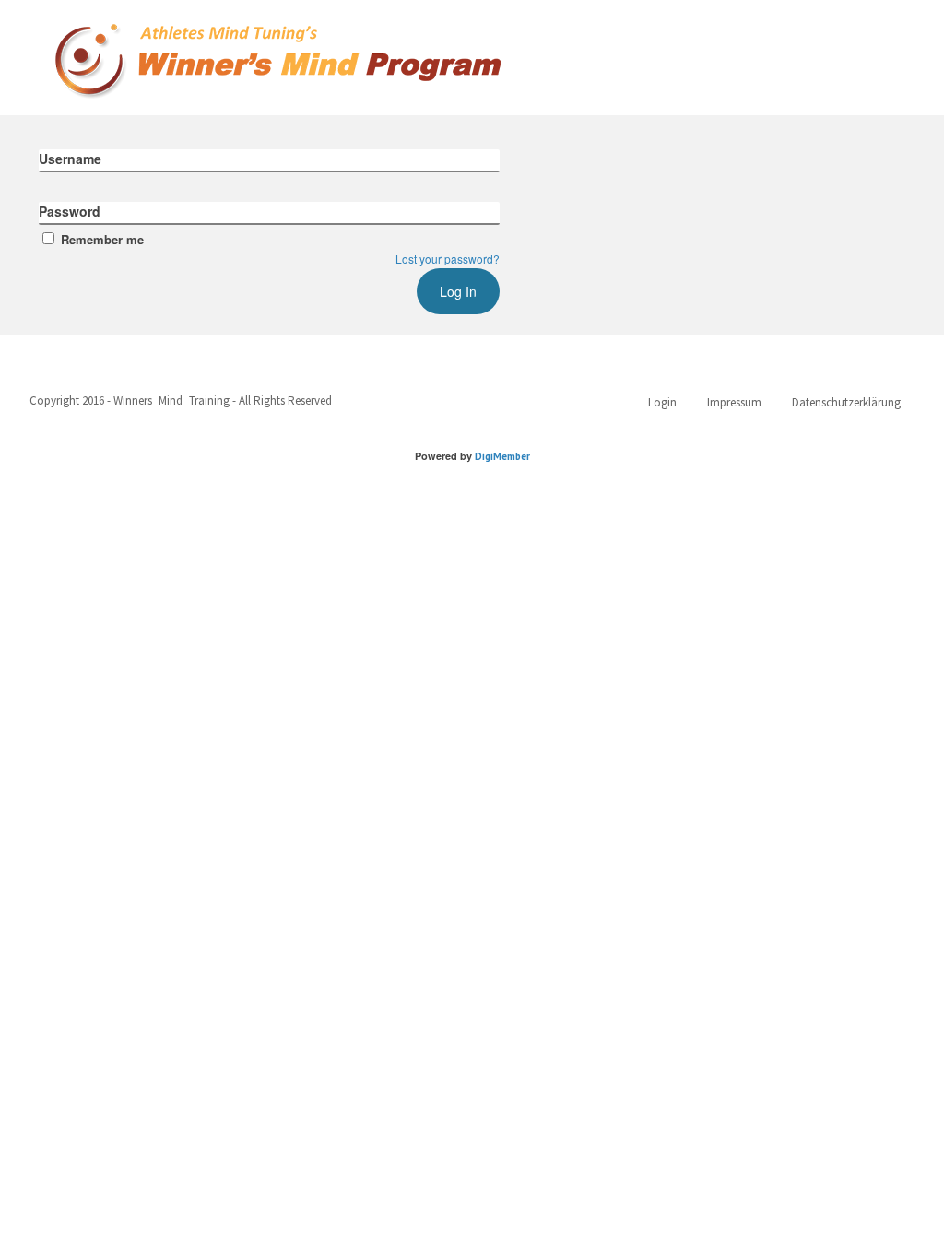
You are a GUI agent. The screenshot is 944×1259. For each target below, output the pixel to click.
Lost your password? (447, 258)
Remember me (102, 239)
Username (70, 158)
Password (69, 211)
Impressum (734, 402)
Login (662, 402)
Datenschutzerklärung (846, 402)
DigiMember (502, 456)
